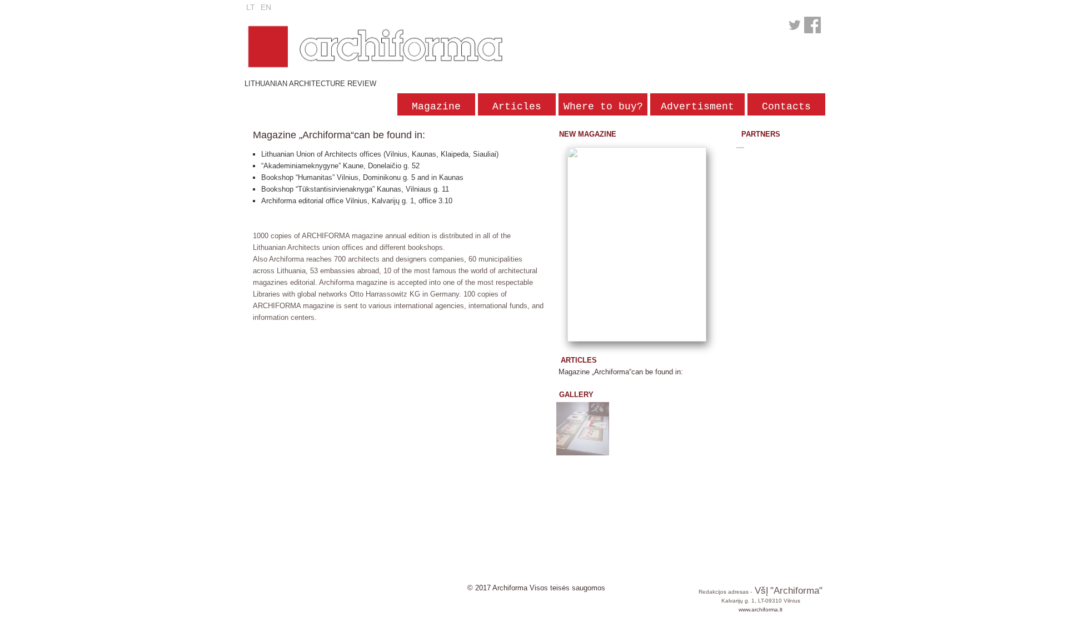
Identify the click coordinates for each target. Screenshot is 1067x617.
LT (250, 7)
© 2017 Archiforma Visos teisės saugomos (536, 588)
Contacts (786, 106)
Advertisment (697, 106)
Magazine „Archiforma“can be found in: (621, 372)
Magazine (436, 106)
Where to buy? (603, 106)
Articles (516, 106)
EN (266, 7)
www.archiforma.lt (760, 609)
